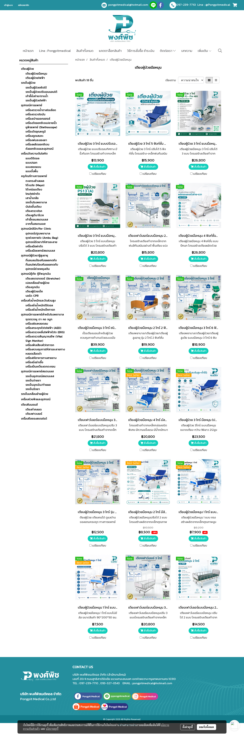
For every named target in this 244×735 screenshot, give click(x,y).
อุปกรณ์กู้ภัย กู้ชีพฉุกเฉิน (36, 273)
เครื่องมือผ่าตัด (34, 246)
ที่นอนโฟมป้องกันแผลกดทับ (42, 264)
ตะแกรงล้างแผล (35, 181)
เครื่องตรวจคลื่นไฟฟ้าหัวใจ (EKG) (45, 332)
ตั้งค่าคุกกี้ (188, 727)
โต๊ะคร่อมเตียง (34, 189)
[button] (220, 50)
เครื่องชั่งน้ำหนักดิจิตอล (39, 305)
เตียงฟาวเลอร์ (34, 413)
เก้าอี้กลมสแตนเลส (37, 219)
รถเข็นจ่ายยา (33, 380)
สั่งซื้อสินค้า (99, 167)
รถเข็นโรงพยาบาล (36, 202)
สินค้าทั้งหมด (84, 50)
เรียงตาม (171, 80)
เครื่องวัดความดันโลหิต (34, 153)
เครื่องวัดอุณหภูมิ (36, 131)
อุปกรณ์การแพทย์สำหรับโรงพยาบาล (42, 314)
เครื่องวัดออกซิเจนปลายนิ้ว (41, 123)
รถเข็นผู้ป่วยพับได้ (36, 87)
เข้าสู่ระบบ (8, 5)
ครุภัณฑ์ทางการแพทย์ (34, 176)
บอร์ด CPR (32, 295)
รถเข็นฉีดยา (33, 389)
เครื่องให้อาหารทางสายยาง (41, 358)
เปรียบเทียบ (99, 174)
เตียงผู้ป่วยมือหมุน (36, 73)
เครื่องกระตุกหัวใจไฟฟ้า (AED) (43, 328)
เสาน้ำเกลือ (32, 198)
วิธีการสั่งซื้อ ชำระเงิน (140, 50)
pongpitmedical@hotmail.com (129, 5)
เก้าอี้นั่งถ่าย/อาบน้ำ (37, 96)
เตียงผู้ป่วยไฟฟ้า (35, 78)
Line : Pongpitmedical (55, 50)
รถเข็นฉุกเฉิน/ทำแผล (38, 385)
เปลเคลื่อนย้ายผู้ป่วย (37, 283)
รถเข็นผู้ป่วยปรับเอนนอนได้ (41, 92)
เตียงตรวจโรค (34, 211)
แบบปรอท (31, 162)
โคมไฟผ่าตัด (33, 194)
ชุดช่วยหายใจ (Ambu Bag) (42, 238)
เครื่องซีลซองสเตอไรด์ (34, 418)
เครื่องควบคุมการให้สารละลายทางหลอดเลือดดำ (45, 351)
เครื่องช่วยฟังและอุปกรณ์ (35, 399)
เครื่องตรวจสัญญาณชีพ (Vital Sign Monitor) (44, 338)
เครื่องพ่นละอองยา (36, 140)
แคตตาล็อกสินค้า (110, 50)
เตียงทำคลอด (34, 409)
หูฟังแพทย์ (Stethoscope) (41, 127)
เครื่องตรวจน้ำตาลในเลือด (41, 110)
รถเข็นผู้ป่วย (28, 82)
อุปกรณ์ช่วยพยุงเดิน (38, 269)
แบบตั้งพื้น (32, 171)
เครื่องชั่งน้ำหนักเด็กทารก (40, 309)
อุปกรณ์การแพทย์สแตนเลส (37, 371)
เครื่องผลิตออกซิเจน (37, 144)
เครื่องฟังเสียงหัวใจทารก (40, 345)
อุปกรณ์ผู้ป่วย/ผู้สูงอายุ (34, 255)
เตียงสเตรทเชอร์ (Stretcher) (43, 278)
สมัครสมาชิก (23, 5)
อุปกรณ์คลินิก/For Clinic (36, 228)
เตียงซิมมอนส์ (29, 404)
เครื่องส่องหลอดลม (37, 323)
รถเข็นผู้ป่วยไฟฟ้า (36, 100)
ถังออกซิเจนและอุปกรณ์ (39, 148)
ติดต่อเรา (166, 50)
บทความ (186, 50)
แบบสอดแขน (33, 167)
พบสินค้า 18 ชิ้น (84, 80)
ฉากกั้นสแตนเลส (36, 224)
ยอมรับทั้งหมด (206, 727)
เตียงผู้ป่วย (27, 69)
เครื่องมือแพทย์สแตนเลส (40, 250)
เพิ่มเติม (203, 50)
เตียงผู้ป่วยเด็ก (34, 291)
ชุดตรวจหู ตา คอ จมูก (39, 319)
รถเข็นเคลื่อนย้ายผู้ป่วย (34, 394)
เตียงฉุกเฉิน (33, 287)
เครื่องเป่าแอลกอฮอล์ (38, 118)
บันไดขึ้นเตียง (33, 206)
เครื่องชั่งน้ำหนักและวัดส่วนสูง (38, 300)
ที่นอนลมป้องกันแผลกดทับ (41, 260)
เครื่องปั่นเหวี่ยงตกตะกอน (40, 366)
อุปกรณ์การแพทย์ (31, 105)
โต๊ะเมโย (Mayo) (35, 185)
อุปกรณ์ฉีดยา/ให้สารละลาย (41, 242)
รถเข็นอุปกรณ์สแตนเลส (40, 376)
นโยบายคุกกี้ (52, 728)
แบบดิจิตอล (32, 158)
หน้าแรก (28, 50)
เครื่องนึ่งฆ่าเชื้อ (34, 362)
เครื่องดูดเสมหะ (34, 136)
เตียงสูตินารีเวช (35, 215)
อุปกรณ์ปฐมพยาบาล (38, 233)
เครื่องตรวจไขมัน (35, 114)
